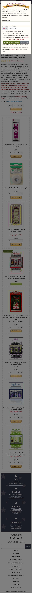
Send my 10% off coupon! (12, 42)
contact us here (14, 49)
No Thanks (25, 42)
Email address (6, 20)
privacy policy (20, 39)
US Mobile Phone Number (9, 26)
